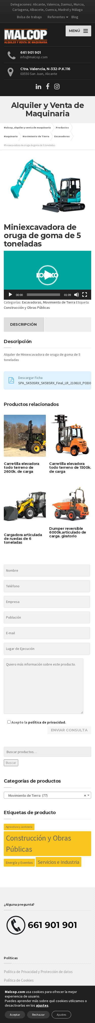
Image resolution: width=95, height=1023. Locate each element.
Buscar (11, 762)
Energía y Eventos (19, 862)
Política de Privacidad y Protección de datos (38, 971)
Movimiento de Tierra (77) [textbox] (46, 795)
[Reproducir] (10, 294)
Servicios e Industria (58, 862)
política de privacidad (46, 722)
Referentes (56, 17)
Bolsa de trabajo (29, 17)
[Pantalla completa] (84, 294)
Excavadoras (31, 302)
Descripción (23, 324)
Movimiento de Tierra (59, 302)
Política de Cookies (19, 980)
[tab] (23, 324)
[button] (47, 275)
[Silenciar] (76, 294)
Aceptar (15, 1014)
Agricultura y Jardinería (19, 826)
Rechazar (38, 1014)
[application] (47, 275)
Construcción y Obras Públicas (27, 307)
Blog (74, 17)
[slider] (43, 294)
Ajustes (61, 1014)
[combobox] (47, 795)
